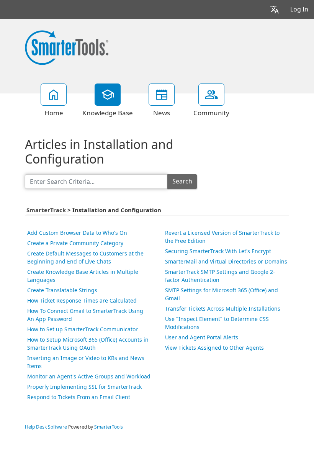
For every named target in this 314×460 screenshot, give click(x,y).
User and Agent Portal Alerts (201, 337)
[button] (274, 9)
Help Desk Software (46, 427)
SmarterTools (108, 427)
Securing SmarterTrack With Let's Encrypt (218, 251)
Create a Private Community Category (75, 243)
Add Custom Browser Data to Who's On (77, 233)
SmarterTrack (46, 210)
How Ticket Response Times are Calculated (82, 301)
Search (182, 181)
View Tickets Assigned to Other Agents (214, 348)
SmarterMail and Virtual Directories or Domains (226, 262)
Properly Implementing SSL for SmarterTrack (84, 387)
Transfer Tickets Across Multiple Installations (222, 309)
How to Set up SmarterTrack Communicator (82, 329)
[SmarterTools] (66, 46)
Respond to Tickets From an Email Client (78, 397)
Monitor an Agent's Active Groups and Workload (88, 376)
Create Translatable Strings (62, 290)
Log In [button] (299, 9)
